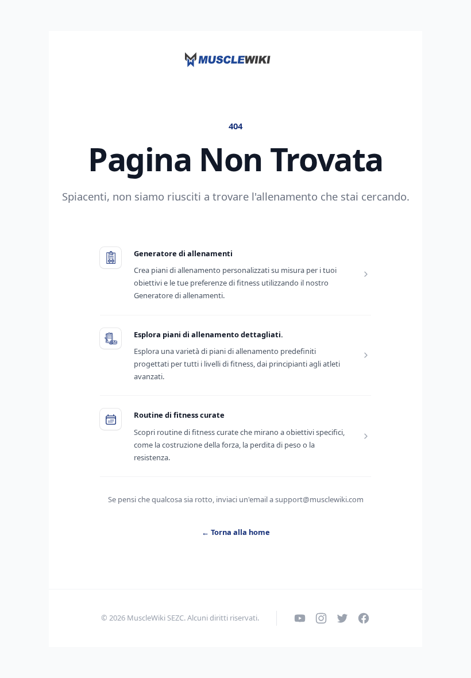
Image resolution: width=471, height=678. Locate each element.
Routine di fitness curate (179, 415)
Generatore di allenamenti (183, 253)
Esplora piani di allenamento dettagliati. (208, 334)
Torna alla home (236, 532)
